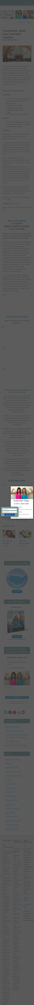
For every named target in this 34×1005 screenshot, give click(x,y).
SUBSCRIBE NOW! (10, 514)
